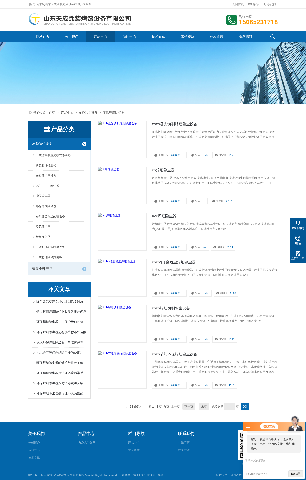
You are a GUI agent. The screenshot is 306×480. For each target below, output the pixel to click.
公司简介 (34, 442)
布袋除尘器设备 (46, 175)
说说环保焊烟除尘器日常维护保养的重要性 (61, 342)
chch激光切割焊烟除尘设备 (174, 124)
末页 (204, 406)
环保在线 (236, 475)
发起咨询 (296, 473)
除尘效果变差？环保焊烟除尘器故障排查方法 (61, 301)
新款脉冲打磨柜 (46, 165)
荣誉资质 (187, 36)
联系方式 (184, 450)
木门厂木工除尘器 (47, 185)
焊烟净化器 (43, 236)
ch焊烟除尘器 (163, 170)
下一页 (188, 406)
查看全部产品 (42, 269)
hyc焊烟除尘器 (164, 216)
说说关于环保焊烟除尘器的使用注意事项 (61, 352)
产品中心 (100, 36)
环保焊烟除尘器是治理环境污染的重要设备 (61, 393)
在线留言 (254, 4)
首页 (52, 112)
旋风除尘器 (43, 226)
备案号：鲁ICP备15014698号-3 (142, 475)
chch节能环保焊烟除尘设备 (174, 354)
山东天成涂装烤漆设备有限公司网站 (68, 4)
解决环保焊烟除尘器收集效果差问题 (61, 311)
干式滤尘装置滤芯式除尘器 (53, 155)
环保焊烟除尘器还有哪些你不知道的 (61, 332)
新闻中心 (129, 36)
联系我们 (270, 4)
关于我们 (71, 36)
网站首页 (42, 36)
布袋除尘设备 (88, 112)
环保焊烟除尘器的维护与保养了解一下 (61, 362)
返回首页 (238, 4)
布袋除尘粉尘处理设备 (50, 216)
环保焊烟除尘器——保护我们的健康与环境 (61, 322)
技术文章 (158, 36)
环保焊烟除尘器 (113, 112)
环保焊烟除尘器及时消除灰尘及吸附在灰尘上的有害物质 (61, 383)
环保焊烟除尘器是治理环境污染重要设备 (61, 373)
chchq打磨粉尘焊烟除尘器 (174, 262)
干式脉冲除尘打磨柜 (49, 257)
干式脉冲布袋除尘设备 (50, 247)
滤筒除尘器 (43, 196)
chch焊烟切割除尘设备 (171, 308)
